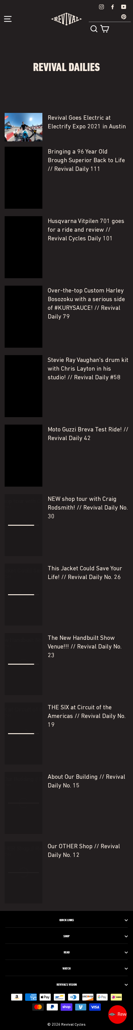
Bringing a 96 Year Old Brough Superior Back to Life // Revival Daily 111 (86, 160)
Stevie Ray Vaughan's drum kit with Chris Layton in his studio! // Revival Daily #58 (88, 369)
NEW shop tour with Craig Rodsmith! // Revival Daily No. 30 (88, 508)
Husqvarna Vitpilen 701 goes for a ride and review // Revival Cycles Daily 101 (86, 230)
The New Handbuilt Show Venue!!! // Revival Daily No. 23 (85, 647)
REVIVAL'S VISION (67, 985)
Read (67, 952)
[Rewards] (117, 1014)
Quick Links (66, 920)
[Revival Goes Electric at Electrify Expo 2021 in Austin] (23, 127)
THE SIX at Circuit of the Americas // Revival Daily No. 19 (87, 716)
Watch (66, 968)
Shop (66, 936)
